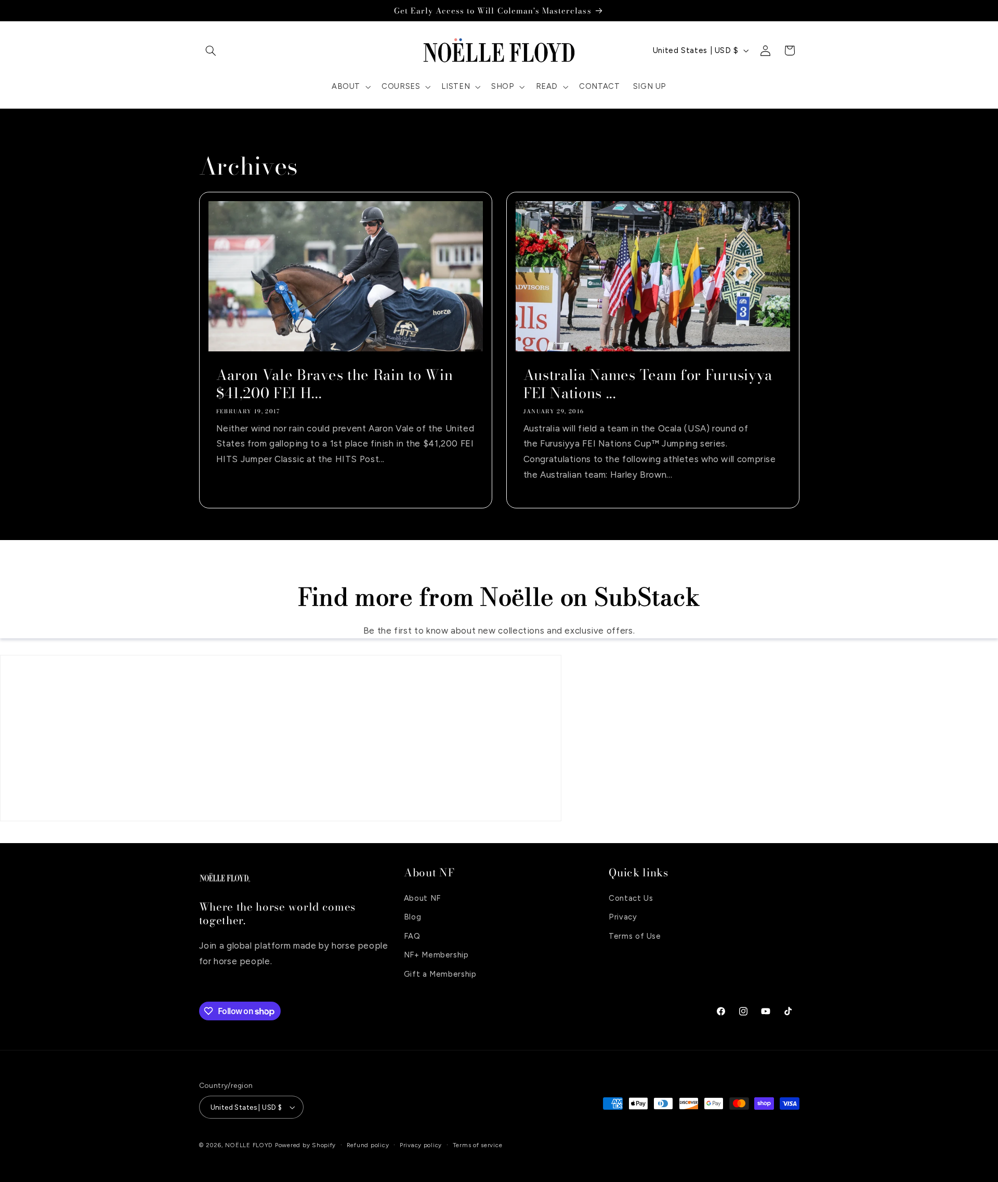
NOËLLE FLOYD (249, 1145)
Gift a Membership (440, 974)
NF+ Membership (436, 955)
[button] (211, 50)
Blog (413, 917)
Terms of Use (635, 936)
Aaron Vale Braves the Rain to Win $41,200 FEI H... (334, 384)
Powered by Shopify (305, 1145)
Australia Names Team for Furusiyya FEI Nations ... (647, 384)
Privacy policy (421, 1145)
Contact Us (631, 898)
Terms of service (478, 1145)
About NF (422, 898)
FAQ (412, 936)
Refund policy (368, 1145)
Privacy (623, 917)
